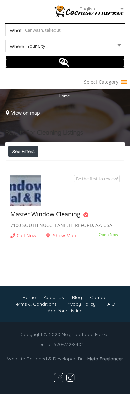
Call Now (26, 235)
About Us (54, 297)
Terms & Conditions (35, 304)
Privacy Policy (80, 304)
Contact (99, 297)
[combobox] (65, 47)
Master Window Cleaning (45, 214)
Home (64, 95)
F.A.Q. (110, 304)
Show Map (64, 235)
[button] (101, 82)
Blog (77, 297)
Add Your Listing (65, 311)
